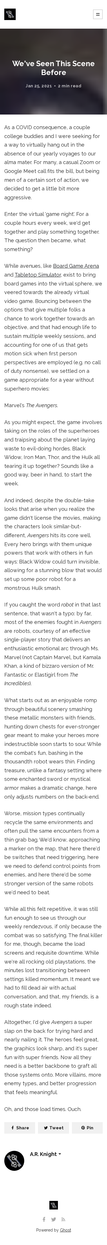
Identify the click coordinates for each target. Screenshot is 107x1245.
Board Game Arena (76, 266)
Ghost (65, 1230)
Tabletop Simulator (38, 275)
